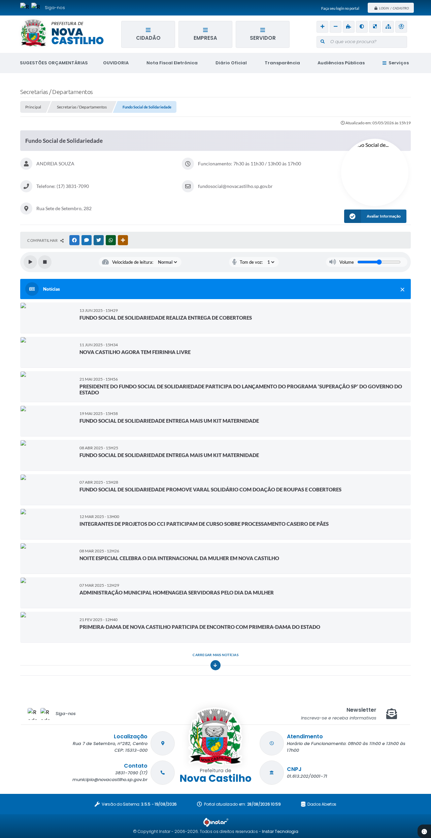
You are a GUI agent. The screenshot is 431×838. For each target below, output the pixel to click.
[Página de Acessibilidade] (401, 27)
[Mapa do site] (388, 27)
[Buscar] (322, 41)
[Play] (30, 262)
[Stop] (45, 262)
